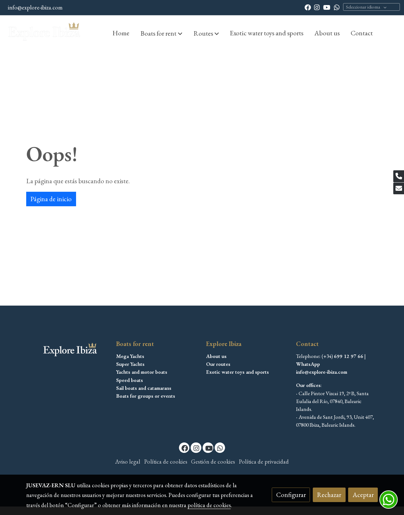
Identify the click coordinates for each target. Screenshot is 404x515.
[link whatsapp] (337, 7)
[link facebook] (308, 7)
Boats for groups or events (145, 395)
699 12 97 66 (348, 356)
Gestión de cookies (213, 461)
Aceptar (363, 494)
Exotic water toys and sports (237, 371)
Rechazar (329, 494)
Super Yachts (130, 363)
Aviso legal (127, 461)
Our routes (218, 363)
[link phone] (398, 176)
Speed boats (129, 380)
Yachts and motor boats (141, 371)
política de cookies (209, 505)
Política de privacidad (264, 461)
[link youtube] (326, 7)
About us (216, 356)
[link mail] (398, 189)
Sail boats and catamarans (143, 387)
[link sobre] (67, 350)
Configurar (291, 494)
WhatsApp (308, 363)
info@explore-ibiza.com (35, 7)
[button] (161, 33)
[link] (44, 33)
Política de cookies (165, 461)
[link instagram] (317, 7)
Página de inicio (51, 199)
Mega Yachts (130, 356)
